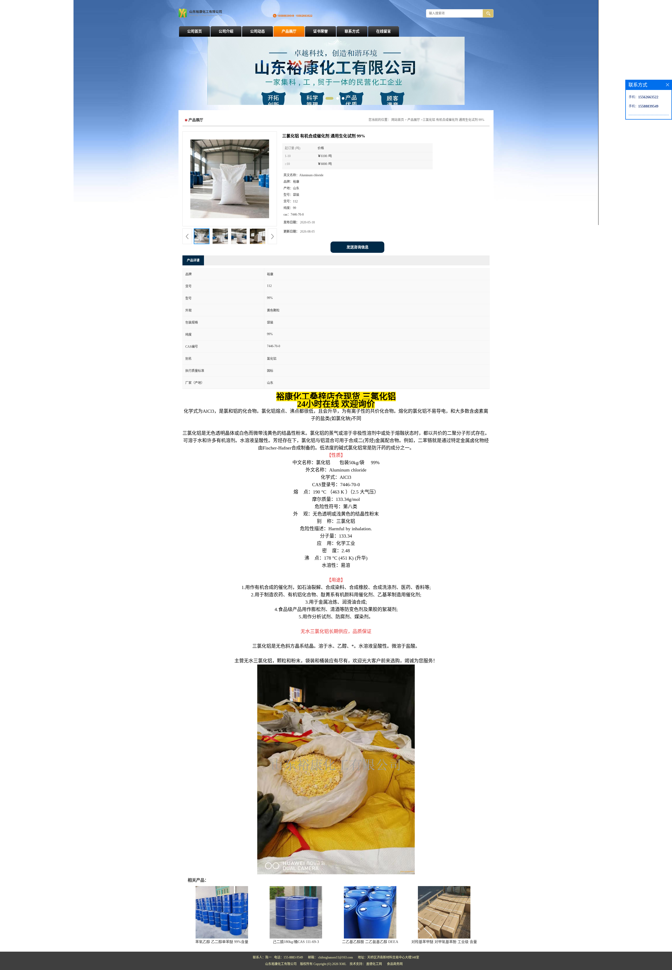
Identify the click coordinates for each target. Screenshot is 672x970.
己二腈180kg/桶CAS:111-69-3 (296, 942)
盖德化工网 (374, 964)
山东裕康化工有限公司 (281, 964)
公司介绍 (226, 31)
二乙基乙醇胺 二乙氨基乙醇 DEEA (370, 942)
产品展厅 (289, 31)
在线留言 (383, 31)
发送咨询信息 (357, 247)
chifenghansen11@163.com (335, 957)
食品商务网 (395, 964)
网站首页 (397, 120)
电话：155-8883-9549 (288, 957)
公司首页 (194, 31)
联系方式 (352, 31)
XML (342, 964)
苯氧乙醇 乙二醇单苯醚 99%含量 (221, 942)
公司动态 (257, 31)
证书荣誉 (320, 31)
